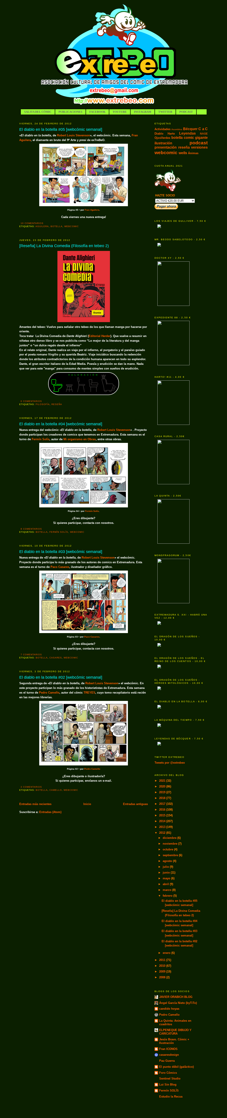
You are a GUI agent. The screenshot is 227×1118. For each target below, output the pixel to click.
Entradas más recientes (35, 804)
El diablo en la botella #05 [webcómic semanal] (60, 129)
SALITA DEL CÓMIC (37, 111)
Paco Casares (60, 567)
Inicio (87, 804)
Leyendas (187, 133)
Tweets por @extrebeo (170, 762)
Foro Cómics (168, 1072)
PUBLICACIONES (70, 111)
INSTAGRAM (142, 111)
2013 (162, 827)
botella (57, 226)
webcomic (71, 226)
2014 (162, 821)
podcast (199, 142)
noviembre (170, 843)
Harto (171, 133)
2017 (162, 803)
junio (167, 872)
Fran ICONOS (168, 1049)
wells (183, 153)
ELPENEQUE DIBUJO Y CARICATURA (175, 1031)
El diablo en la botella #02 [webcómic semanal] (60, 677)
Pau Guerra (167, 1060)
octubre (168, 849)
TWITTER (165, 111)
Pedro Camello (49, 692)
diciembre (170, 838)
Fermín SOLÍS (169, 1090)
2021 (162, 780)
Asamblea (176, 129)
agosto (168, 861)
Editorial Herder (99, 336)
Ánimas (193, 153)
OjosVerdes (162, 137)
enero (167, 953)
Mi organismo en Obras (79, 439)
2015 (162, 815)
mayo (167, 878)
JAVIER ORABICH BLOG (175, 997)
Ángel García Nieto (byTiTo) (178, 1003)
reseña (56, 404)
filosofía (43, 404)
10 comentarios (32, 223)
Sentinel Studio (169, 1078)
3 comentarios (31, 787)
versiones (199, 147)
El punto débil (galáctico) (176, 1066)
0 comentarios (31, 401)
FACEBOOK (97, 111)
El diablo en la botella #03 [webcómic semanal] (60, 551)
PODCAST (186, 111)
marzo (167, 890)
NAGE (204, 133)
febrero (168, 895)
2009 (162, 971)
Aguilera (42, 226)
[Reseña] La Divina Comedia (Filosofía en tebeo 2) (64, 246)
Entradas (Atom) (50, 812)
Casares (55, 657)
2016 (162, 809)
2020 (162, 786)
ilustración (163, 143)
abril (166, 884)
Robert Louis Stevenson (73, 135)
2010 (162, 965)
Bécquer (190, 129)
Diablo (159, 133)
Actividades (162, 129)
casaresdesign (169, 1054)
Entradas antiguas (135, 804)
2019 (162, 792)
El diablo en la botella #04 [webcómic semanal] (60, 424)
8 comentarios (31, 529)
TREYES (89, 692)
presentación (166, 147)
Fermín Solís (40, 439)
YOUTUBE (120, 111)
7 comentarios (31, 654)
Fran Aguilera (92, 210)
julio (166, 866)
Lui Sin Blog (167, 1084)
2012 (162, 832)
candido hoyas (169, 1008)
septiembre (171, 855)
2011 (162, 960)
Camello (55, 790)
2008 (162, 977)
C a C (203, 129)
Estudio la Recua (170, 1096)
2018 (162, 798)
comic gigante (196, 137)
